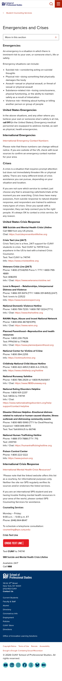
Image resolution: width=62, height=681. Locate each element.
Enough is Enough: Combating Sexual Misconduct (23, 651)
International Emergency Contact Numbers (25, 140)
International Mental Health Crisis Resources (26, 469)
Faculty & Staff (9, 601)
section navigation (56, 37)
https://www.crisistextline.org (23, 260)
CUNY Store (8, 625)
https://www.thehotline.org (29, 312)
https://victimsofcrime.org (21, 357)
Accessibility (45, 646)
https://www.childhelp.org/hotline (25, 370)
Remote (34, 646)
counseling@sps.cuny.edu (16, 529)
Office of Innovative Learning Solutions (20, 636)
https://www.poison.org (20, 458)
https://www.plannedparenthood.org (34, 345)
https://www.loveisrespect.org (24, 299)
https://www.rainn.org (26, 325)
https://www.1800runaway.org (30, 383)
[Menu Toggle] (58, 4)
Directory (7, 609)
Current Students (10, 598)
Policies (6, 621)
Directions (7, 629)
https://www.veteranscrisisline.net (32, 280)
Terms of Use (23, 646)
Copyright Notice (9, 646)
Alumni (6, 605)
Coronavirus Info (10, 613)
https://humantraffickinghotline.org (33, 445)
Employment (8, 617)
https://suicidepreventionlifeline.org (28, 234)
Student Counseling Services (19, 13)
